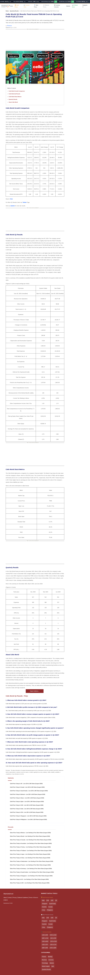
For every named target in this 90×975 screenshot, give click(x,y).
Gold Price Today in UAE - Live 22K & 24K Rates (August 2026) (26, 805)
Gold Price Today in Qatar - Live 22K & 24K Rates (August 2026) (27, 801)
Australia (44, 906)
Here (11, 199)
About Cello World (13, 102)
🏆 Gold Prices (17, 6)
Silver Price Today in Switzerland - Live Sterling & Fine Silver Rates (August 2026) (31, 861)
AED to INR (53, 938)
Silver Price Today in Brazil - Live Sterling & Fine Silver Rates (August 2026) (30, 836)
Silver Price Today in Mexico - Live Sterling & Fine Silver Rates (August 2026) (30, 832)
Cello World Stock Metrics (15, 96)
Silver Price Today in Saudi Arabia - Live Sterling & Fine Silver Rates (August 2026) (32, 872)
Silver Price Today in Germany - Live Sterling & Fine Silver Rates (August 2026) (31, 868)
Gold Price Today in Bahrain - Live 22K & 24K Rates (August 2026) (27, 794)
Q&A (53, 966)
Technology (45, 963)
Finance (44, 956)
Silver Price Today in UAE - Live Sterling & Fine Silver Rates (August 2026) (29, 883)
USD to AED (45, 941)
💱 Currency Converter (57, 6)
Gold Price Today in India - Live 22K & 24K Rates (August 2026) (26, 808)
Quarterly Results (13, 99)
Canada (50, 906)
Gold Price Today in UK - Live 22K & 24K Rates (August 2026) (26, 783)
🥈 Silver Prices (36, 6)
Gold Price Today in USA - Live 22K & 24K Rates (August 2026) (26, 812)
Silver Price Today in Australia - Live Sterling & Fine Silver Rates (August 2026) (31, 843)
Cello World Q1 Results (14, 93)
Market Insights (46, 966)
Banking (50, 956)
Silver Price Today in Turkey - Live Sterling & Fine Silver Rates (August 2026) (30, 847)
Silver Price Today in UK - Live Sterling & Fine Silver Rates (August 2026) (29, 879)
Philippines (50, 910)
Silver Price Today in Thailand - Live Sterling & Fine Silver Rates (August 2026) (31, 850)
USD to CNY (53, 944)
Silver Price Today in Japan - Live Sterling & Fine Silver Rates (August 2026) (30, 854)
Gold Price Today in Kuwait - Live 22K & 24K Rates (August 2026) (27, 787)
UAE (52, 900)
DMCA (6, 900)
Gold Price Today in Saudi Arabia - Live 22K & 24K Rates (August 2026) (29, 790)
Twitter (25, 202)
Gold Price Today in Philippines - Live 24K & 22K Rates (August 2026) (28, 819)
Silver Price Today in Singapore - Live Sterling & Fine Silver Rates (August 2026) (31, 875)
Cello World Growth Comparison (17, 91)
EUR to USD (53, 935)
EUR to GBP (53, 947)
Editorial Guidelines (23, 897)
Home (11, 6)
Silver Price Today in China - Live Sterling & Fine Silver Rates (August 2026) (30, 857)
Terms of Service (33, 897)
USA (47, 900)
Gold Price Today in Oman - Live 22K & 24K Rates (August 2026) (27, 798)
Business (44, 959)
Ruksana (9, 25)
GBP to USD (45, 938)
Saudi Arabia (52, 903)
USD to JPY (45, 944)
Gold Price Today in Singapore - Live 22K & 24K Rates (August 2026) (28, 816)
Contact (10, 897)
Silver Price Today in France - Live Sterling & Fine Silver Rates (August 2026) (30, 865)
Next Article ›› (34, 691)
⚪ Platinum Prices (46, 6)
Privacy (15, 897)
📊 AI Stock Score (75, 6)
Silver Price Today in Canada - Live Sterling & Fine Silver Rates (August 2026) (30, 839)
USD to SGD (53, 941)
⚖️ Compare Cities (27, 6)
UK (56, 900)
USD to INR (45, 935)
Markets (68, 6)
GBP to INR (45, 947)
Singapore (44, 903)
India (43, 900)
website (12, 205)
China (43, 910)
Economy (51, 959)
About (5, 897)
